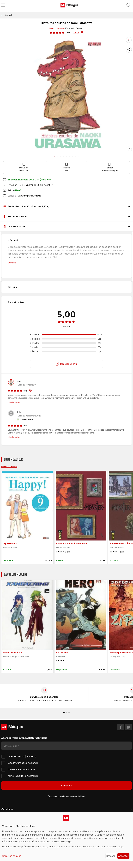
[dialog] (66, 836)
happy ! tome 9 (10, 543)
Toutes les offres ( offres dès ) (28, 206)
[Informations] (52, 185)
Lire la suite (14, 402)
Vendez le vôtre (16, 226)
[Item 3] (63, 156)
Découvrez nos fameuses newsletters (66, 796)
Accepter (123, 855)
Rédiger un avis (68, 363)
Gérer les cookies (11, 855)
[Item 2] (60, 156)
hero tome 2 (62, 652)
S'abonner (66, 785)
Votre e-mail (10, 745)
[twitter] (128, 727)
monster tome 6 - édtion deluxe (71, 543)
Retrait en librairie (17, 216)
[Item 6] (72, 156)
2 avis (76, 32)
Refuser (110, 855)
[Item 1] (57, 156)
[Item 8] (78, 156)
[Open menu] (3, 5)
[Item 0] (54, 156)
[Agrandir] (129, 149)
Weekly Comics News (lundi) (23, 762)
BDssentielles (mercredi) (21, 769)
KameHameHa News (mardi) (23, 775)
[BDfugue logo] (69, 5)
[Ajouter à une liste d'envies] (129, 40)
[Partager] (129, 50)
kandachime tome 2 (12, 652)
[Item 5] (69, 156)
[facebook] (120, 727)
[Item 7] (75, 156)
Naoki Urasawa (57, 28)
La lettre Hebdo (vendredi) (22, 756)
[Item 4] (66, 156)
